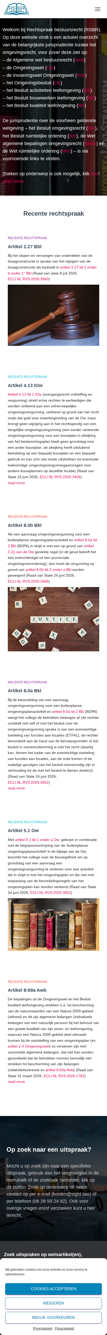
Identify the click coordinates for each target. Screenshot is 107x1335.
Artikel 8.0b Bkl (25, 525)
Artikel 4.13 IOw (25, 385)
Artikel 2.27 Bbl (25, 246)
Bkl (81, 105)
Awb (79, 60)
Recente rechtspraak (27, 238)
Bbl (91, 98)
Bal (87, 90)
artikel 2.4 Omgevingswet (28, 1046)
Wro (66, 151)
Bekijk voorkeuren (53, 1317)
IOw (81, 75)
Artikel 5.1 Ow (23, 830)
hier (94, 173)
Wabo (90, 143)
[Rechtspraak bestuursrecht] (18, 9)
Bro (72, 136)
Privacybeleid (42, 1328)
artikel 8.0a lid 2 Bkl (68, 711)
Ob (57, 82)
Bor (91, 128)
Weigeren (53, 1303)
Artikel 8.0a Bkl (24, 690)
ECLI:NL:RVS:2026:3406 (60, 477)
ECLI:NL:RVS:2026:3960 (28, 279)
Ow (50, 67)
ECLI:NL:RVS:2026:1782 (64, 1076)
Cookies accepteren (53, 1289)
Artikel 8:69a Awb (27, 990)
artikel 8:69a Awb (59, 1070)
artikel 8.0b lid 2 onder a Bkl (48, 569)
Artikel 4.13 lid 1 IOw (25, 394)
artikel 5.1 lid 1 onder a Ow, (37, 840)
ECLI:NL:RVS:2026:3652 (28, 782)
